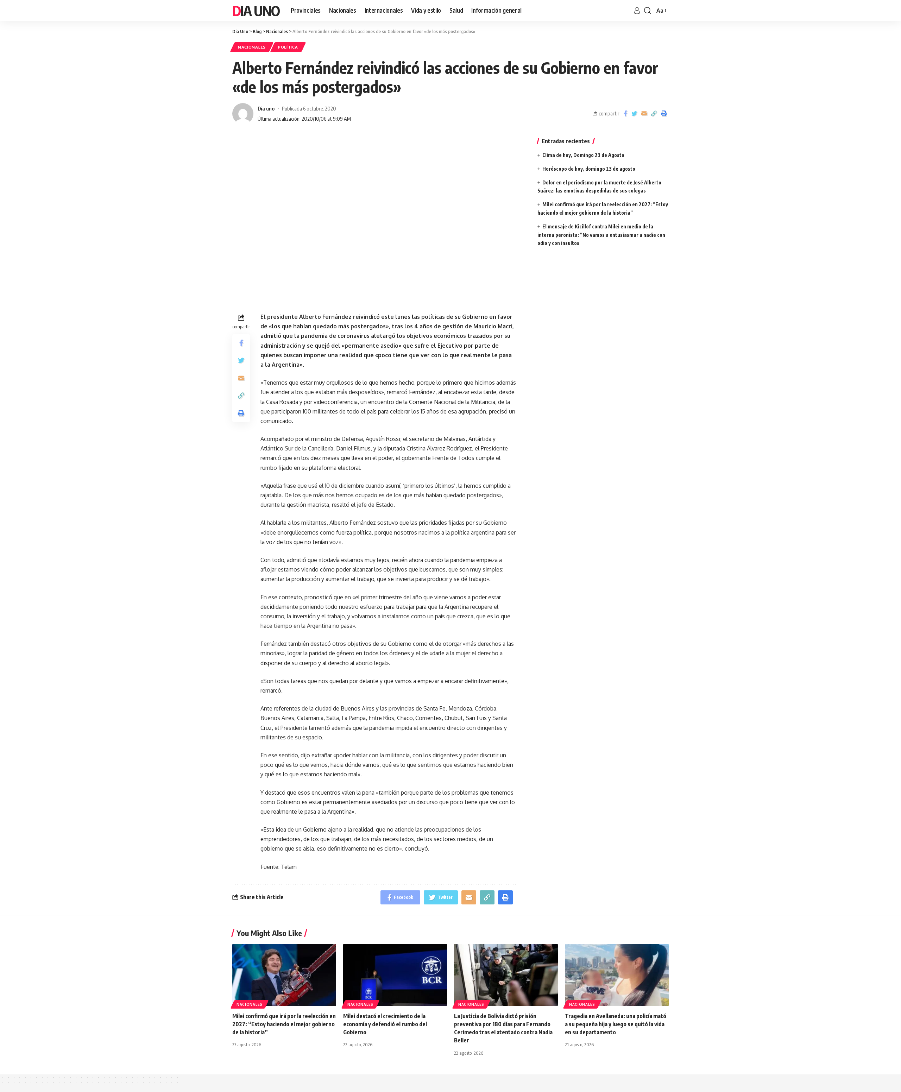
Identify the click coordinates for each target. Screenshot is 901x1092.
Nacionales (252, 47)
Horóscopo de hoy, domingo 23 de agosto (588, 169)
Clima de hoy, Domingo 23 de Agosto (583, 155)
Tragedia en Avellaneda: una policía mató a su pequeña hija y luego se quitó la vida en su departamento (615, 1024)
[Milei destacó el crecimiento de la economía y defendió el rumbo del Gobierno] (395, 975)
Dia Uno (255, 10)
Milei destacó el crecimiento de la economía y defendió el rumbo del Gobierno (385, 1024)
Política (288, 47)
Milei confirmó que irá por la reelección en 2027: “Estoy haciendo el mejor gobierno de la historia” (284, 1024)
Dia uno (266, 108)
